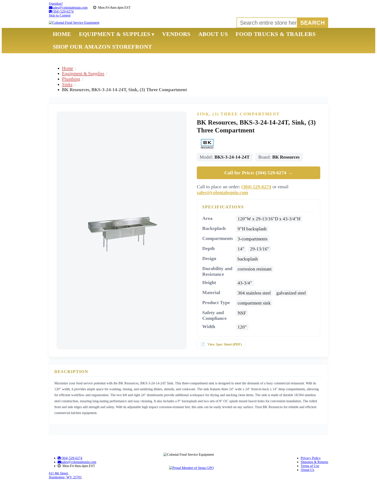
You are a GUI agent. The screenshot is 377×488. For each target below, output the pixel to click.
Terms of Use (310, 466)
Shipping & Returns (314, 462)
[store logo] (74, 23)
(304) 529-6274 (256, 186)
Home (67, 68)
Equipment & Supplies (83, 73)
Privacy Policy (311, 458)
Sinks (67, 84)
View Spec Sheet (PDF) (224, 344)
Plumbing (71, 78)
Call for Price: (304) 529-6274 (258, 172)
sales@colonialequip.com (222, 192)
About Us (307, 470)
